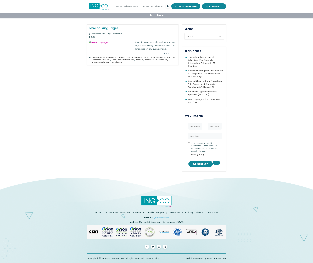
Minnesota (96, 60)
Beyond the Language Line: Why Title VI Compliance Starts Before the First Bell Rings (205, 73)
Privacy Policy (197, 154)
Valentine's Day (161, 60)
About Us (159, 6)
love (173, 57)
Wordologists (116, 62)
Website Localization (100, 62)
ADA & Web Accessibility (181, 212)
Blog (93, 37)
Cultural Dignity (98, 57)
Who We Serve (131, 6)
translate (139, 60)
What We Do (146, 6)
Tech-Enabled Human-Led (123, 60)
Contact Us (212, 212)
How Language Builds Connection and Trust (204, 101)
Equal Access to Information (118, 57)
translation (149, 60)
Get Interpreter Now (186, 6)
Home (119, 6)
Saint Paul (106, 60)
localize (167, 57)
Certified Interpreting (157, 212)
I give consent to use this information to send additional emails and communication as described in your (204, 149)
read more (168, 54)
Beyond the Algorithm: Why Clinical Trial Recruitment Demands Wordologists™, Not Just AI (205, 84)
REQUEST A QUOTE (214, 6)
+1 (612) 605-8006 (160, 217)
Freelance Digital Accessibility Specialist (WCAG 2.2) (202, 93)
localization (158, 57)
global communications (142, 57)
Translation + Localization (132, 212)
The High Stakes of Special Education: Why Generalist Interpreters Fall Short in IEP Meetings (201, 61)
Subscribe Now (200, 164)
